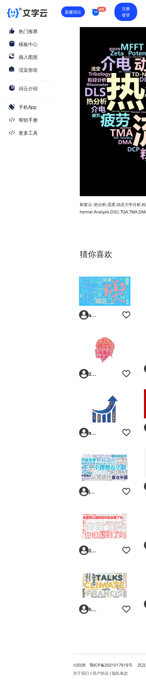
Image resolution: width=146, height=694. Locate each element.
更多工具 (28, 132)
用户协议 (100, 673)
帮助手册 (28, 119)
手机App (28, 106)
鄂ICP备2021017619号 (111, 665)
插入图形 (28, 56)
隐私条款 (120, 673)
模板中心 (28, 44)
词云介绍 (28, 88)
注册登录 (126, 11)
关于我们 (81, 673)
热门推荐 (28, 31)
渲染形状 (28, 69)
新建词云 (73, 12)
